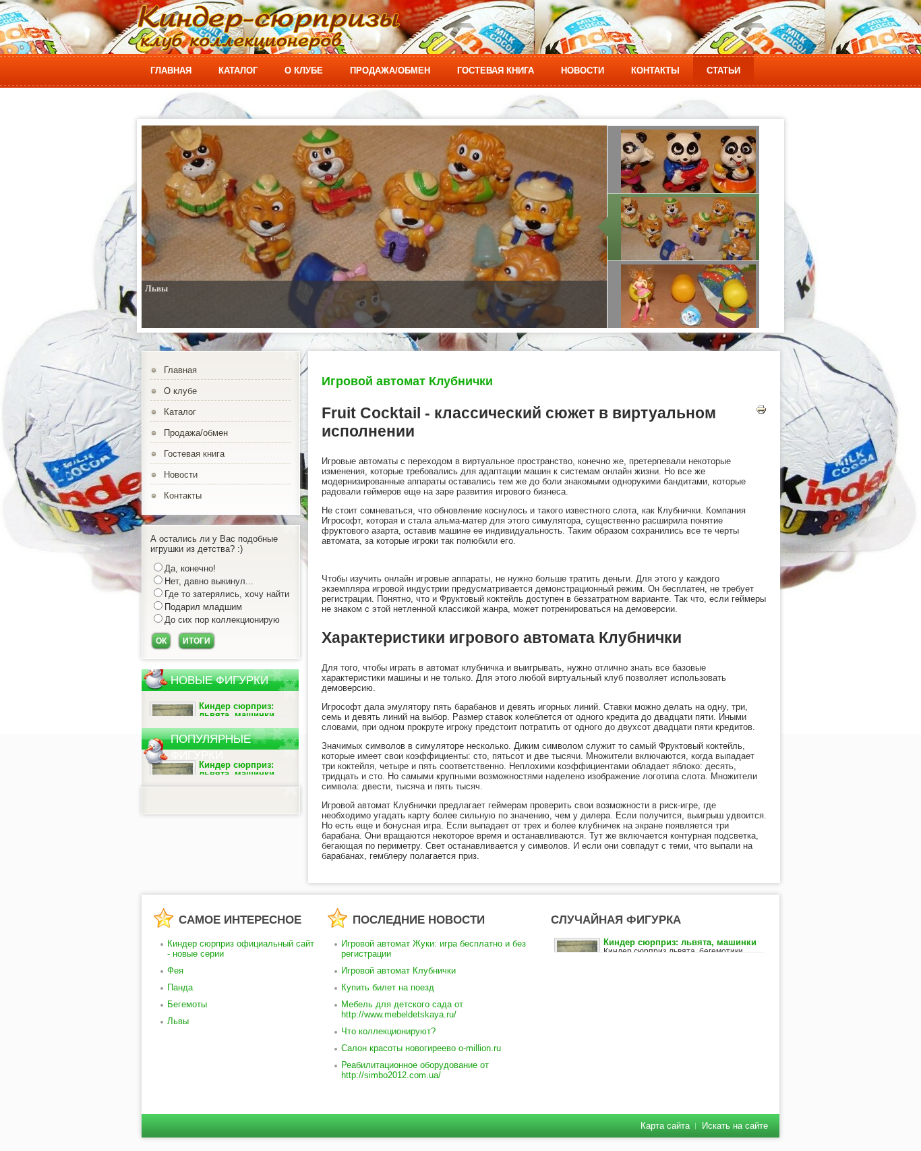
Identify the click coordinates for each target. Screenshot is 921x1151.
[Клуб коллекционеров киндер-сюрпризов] (268, 27)
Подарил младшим (203, 607)
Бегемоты (187, 1004)
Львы (156, 288)
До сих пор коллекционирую (222, 620)
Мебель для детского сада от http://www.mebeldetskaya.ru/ (402, 1009)
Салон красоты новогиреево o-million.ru (421, 1048)
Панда (180, 987)
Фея (175, 970)
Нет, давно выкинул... (209, 581)
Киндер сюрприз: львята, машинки (236, 710)
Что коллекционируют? (388, 1031)
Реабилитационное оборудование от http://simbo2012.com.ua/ (415, 1070)
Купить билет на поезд (387, 987)
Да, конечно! (190, 568)
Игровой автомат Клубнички (407, 381)
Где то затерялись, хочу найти (227, 594)
